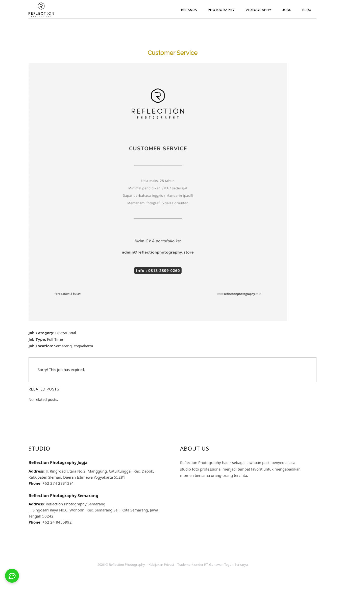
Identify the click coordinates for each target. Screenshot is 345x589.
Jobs (286, 10)
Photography (221, 10)
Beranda (189, 10)
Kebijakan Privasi (161, 564)
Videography (259, 10)
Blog (306, 10)
